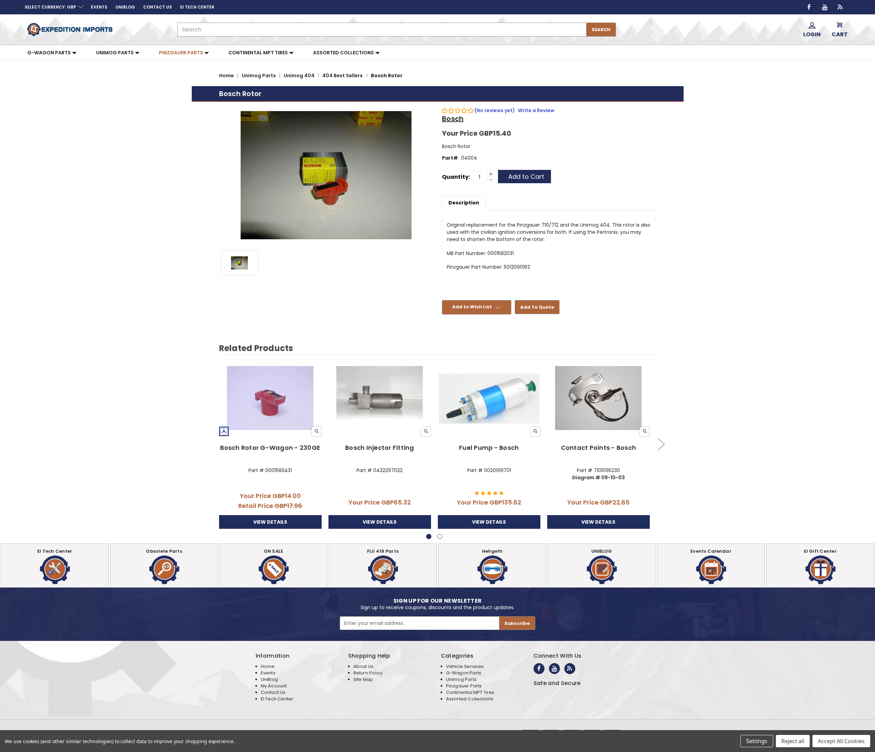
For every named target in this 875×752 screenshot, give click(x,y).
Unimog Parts (115, 52)
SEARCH (601, 29)
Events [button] (99, 7)
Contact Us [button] (157, 7)
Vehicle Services (465, 666)
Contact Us (273, 692)
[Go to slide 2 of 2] (207, 444)
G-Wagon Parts (49, 52)
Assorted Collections (344, 52)
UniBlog (269, 679)
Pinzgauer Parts (181, 52)
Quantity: (456, 177)
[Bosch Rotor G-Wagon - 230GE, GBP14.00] (270, 398)
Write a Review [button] (536, 110)
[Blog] (840, 7)
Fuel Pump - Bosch (489, 447)
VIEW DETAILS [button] (270, 522)
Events (268, 673)
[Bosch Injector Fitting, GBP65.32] (379, 398)
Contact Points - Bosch (598, 447)
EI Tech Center (277, 699)
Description (463, 202)
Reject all (792, 741)
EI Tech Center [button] (197, 7)
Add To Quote (537, 307)
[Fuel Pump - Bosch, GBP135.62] (489, 398)
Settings (756, 741)
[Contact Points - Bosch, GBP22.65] (598, 398)
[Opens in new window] (809, 7)
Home (268, 666)
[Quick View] (316, 432)
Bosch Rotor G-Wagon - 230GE (270, 447)
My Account (274, 686)
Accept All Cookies (841, 741)
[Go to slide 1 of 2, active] (428, 536)
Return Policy (367, 673)
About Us (363, 666)
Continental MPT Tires (258, 52)
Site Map (363, 679)
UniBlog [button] (125, 7)
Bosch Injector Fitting (379, 447)
